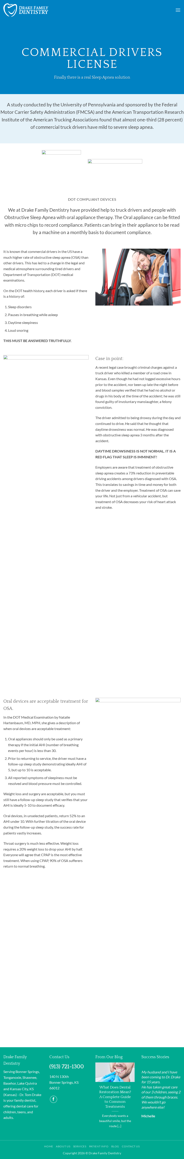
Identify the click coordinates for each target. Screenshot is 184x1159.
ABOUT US (63, 1146)
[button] (178, 9)
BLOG (115, 1146)
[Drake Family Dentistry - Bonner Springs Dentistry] (25, 10)
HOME (48, 1146)
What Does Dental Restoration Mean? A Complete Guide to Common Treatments (115, 1097)
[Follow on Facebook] (53, 1099)
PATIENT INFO (98, 1146)
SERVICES (79, 1146)
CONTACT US (131, 1146)
